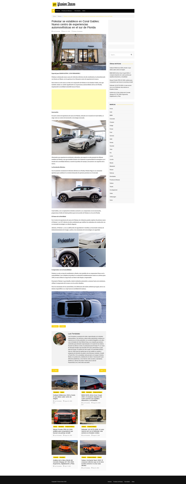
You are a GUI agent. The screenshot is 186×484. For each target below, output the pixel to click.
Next (102, 370)
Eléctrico (56, 326)
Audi (111, 112)
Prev (56, 370)
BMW (83, 392)
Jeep (111, 149)
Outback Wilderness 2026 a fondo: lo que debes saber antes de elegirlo (64, 396)
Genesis (112, 135)
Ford (111, 132)
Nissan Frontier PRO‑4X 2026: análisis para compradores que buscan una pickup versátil (63, 431)
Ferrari (111, 129)
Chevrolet (56, 457)
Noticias (58, 10)
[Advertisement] (79, 99)
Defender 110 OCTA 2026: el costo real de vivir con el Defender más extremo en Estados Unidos (92, 431)
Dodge (111, 125)
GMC (111, 139)
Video (83, 10)
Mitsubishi (112, 166)
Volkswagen (113, 196)
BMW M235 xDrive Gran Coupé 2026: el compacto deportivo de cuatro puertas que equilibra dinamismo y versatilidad (120, 74)
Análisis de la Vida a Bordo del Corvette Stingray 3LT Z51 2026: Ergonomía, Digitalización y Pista (63, 462)
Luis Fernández (56, 31)
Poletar (63, 326)
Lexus (111, 156)
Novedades (78, 10)
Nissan (55, 426)
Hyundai (112, 146)
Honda (111, 142)
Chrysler (112, 122)
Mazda (111, 163)
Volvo (111, 200)
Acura (111, 108)
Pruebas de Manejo (67, 10)
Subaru (62, 392)
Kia (110, 152)
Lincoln (111, 159)
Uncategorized (113, 190)
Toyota (111, 186)
